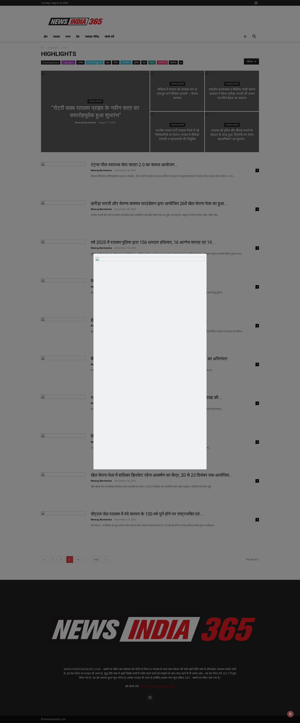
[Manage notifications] (290, 714)
